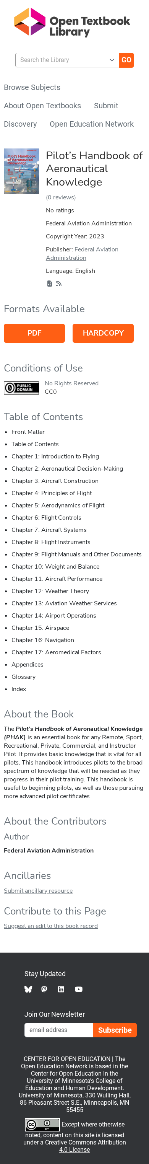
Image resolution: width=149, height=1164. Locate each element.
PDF (35, 333)
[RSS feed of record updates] (59, 284)
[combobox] (64, 60)
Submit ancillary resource (38, 891)
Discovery (20, 124)
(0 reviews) (61, 197)
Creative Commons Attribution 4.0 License (85, 1146)
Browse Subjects (32, 87)
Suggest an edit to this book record (51, 926)
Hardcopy (103, 333)
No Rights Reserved (72, 383)
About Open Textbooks (42, 105)
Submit (106, 105)
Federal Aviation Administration (82, 253)
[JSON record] (49, 284)
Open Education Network (92, 124)
